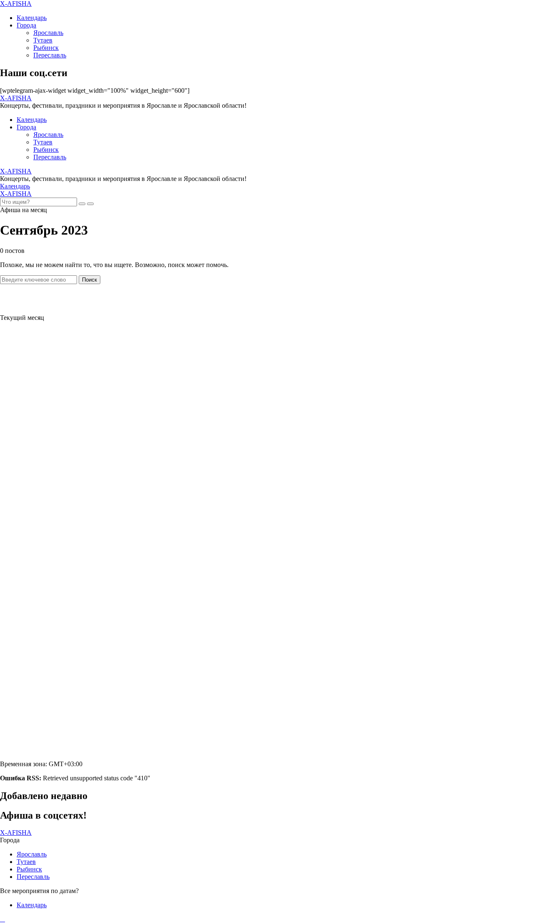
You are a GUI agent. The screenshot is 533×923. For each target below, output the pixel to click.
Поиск (89, 280)
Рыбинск (46, 47)
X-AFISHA (16, 3)
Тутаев (42, 40)
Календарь (32, 17)
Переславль (49, 55)
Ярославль (48, 32)
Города (26, 25)
